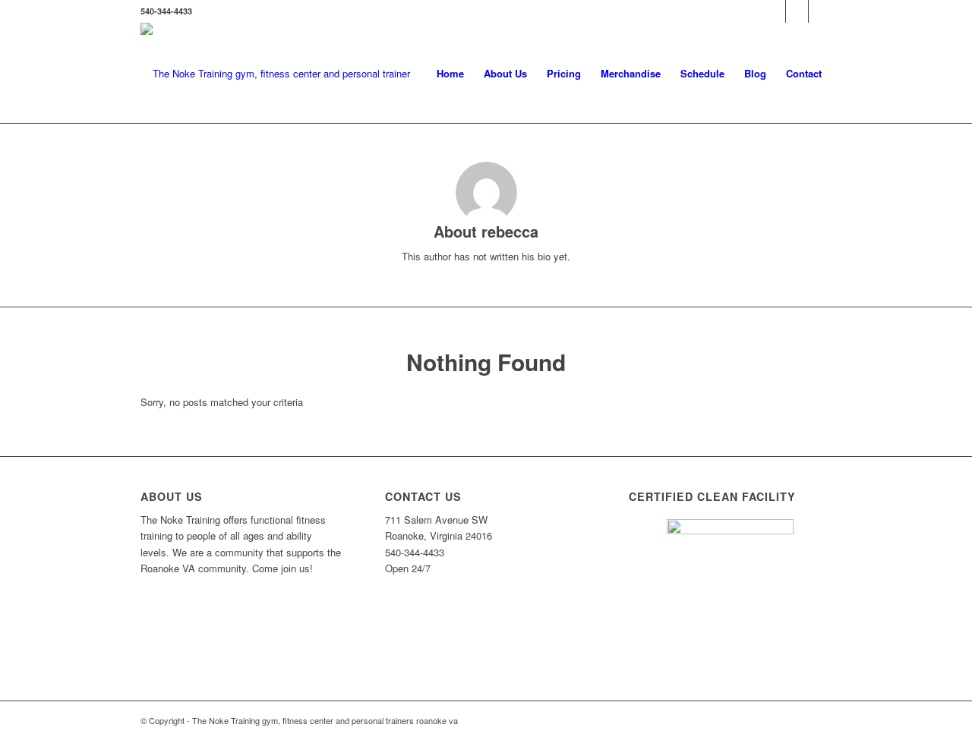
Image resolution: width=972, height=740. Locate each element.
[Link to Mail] (820, 11)
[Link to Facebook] (774, 11)
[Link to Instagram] (797, 11)
